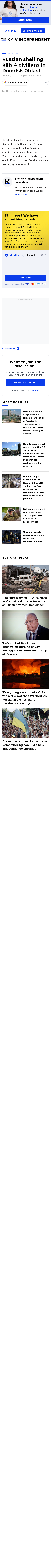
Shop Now (25, 20)
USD (41, 255)
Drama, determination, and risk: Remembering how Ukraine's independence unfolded (25, 745)
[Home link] (25, 39)
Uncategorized (12, 54)
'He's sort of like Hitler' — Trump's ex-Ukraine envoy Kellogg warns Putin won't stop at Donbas (24, 649)
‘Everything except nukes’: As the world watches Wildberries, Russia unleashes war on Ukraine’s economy (25, 698)
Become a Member (33, 31)
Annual (31, 255)
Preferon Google (18, 82)
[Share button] (46, 82)
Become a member (26, 382)
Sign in (35, 390)
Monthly (14, 255)
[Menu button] (48, 30)
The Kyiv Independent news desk (24, 91)
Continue (25, 278)
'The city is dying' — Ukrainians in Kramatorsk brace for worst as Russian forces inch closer (24, 601)
